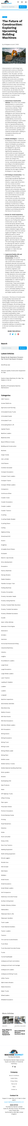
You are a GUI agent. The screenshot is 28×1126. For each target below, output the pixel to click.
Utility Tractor (5, 978)
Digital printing (5, 532)
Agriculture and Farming (8, 407)
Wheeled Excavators (7, 999)
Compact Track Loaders (8, 476)
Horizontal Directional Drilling (10, 643)
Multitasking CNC (6, 781)
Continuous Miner (6, 493)
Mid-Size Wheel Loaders (8, 725)
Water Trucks (5, 991)
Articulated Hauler (6, 416)
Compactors (4, 489)
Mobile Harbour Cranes (8, 763)
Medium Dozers (5, 712)
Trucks (3, 952)
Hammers (4, 639)
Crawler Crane (5, 497)
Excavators (4, 566)
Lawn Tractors (5, 678)
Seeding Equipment (6, 849)
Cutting (3, 527)
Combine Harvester (6, 467)
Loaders (3, 686)
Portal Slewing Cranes (7, 815)
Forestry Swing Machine (8, 600)
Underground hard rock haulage (10, 965)
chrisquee (7, 44)
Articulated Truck (6, 420)
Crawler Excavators (6, 502)
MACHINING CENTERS (7, 703)
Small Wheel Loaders (7, 888)
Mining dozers (5, 733)
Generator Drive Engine (8, 626)
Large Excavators (6, 669)
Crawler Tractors (6, 510)
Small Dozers (5, 879)
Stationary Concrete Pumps (9, 896)
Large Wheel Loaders (7, 673)
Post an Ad (14, 1083)
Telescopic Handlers (7, 918)
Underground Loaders (7, 969)
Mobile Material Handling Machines (11, 768)
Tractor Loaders (6, 931)
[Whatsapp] (15, 334)
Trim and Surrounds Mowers (9, 939)
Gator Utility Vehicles (7, 622)
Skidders (3, 875)
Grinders (3, 635)
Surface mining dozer (7, 901)
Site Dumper (4, 866)
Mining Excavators (6, 738)
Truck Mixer (4, 944)
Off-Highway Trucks (7, 793)
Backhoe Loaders (6, 433)
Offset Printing (5, 798)
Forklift (3, 618)
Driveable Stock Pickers (8, 549)
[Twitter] (12, 334)
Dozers (3, 540)
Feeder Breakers (6, 579)
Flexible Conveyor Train (8, 583)
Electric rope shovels (7, 557)
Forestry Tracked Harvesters (9, 609)
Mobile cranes (5, 759)
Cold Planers (5, 463)
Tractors (3, 935)
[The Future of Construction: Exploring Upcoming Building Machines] (14, 55)
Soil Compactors (6, 892)
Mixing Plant (4, 755)
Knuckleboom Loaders (7, 660)
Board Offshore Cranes (7, 442)
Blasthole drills (5, 437)
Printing (3, 819)
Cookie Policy (14, 1078)
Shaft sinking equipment (8, 854)
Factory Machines (6, 570)
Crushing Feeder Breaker (8, 519)
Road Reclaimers (6, 823)
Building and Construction (8, 446)
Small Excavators (6, 884)
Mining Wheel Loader (7, 751)
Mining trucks (5, 746)
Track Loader (5, 922)
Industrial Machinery (7, 648)
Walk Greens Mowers (7, 982)
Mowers (3, 776)
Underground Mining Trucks (9, 974)
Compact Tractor (6, 480)
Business (3, 450)
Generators (4, 630)
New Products (5, 785)
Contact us (14, 1089)
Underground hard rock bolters (10, 961)
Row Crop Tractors (6, 845)
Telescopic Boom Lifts (7, 914)
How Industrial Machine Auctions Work (20, 1032)
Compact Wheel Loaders (8, 485)
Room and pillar (5, 836)
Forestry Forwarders (7, 592)
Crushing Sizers (5, 523)
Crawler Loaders (6, 506)
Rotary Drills (4, 841)
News (2, 789)
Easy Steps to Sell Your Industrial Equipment (7, 1032)
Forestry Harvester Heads (8, 596)
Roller (3, 832)
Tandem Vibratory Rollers (8, 905)
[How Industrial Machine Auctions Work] (20, 1020)
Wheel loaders (5, 995)
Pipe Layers (4, 802)
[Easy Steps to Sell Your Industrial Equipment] (7, 1020)
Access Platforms (6, 403)
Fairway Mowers (5, 575)
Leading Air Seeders (7, 682)
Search (23, 7)
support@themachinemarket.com (14, 1102)
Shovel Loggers (5, 858)
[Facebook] (10, 334)
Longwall (3, 695)
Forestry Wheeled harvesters (9, 613)
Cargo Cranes (5, 455)
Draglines (4, 545)
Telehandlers (5, 909)
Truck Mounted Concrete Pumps (10, 948)
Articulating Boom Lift (7, 424)
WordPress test (5, 365)
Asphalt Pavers (5, 429)
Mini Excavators (5, 729)
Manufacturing (5, 708)
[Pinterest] (18, 334)
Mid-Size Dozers (6, 716)
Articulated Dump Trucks (8, 412)
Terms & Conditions (14, 1075)
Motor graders (5, 772)
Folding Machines (6, 588)
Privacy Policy (14, 1081)
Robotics (3, 828)
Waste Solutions (6, 987)
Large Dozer (4, 665)
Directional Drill (5, 536)
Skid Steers (4, 871)
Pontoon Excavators (7, 811)
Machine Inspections (7, 699)
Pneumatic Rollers (6, 806)
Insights (3, 656)
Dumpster (4, 553)
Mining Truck (5, 742)
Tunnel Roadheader (6, 956)
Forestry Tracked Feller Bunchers (10, 605)
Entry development (6, 562)
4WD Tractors (5, 399)
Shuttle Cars (4, 862)
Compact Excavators (7, 472)
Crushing (3, 515)
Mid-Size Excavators (7, 721)
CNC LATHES (5, 459)
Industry (4, 17)
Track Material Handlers (8, 926)
